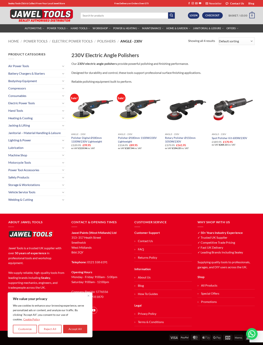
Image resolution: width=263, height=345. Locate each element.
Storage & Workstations (24, 185)
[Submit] (171, 15)
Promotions (209, 301)
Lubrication (15, 147)
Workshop (100, 28)
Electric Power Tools (72, 41)
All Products (209, 285)
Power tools (35, 41)
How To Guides (148, 294)
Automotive (33, 28)
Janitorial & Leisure (207, 28)
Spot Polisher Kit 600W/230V (229, 138)
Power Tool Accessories (23, 170)
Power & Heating (125, 28)
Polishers (106, 41)
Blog (141, 285)
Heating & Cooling (20, 118)
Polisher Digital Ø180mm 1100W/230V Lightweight (86, 139)
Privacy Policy (147, 313)
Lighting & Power (19, 140)
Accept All (75, 329)
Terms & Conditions (151, 322)
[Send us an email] (196, 3)
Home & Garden (177, 28)
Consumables (17, 96)
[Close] (88, 295)
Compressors (17, 88)
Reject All (50, 329)
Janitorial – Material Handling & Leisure (34, 133)
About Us (144, 277)
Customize (25, 329)
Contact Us (145, 241)
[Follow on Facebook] (189, 3)
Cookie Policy (31, 319)
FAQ (141, 249)
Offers (231, 28)
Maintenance (151, 28)
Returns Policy (147, 257)
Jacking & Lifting (19, 125)
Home (13, 41)
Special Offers (210, 293)
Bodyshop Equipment (22, 81)
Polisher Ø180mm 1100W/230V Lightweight (137, 139)
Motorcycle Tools (19, 162)
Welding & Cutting (20, 199)
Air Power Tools (18, 66)
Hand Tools (79, 28)
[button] (214, 3)
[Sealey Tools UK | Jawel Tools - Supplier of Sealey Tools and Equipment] (41, 16)
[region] (50, 314)
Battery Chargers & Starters (26, 73)
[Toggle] (63, 66)
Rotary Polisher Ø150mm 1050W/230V (180, 139)
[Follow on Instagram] (193, 3)
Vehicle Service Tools (21, 192)
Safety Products (18, 177)
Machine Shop (17, 155)
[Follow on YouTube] (200, 3)
